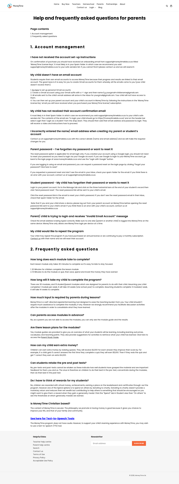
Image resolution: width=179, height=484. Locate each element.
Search (36, 448)
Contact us (38, 451)
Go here (35, 90)
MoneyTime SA (140, 475)
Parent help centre (41, 445)
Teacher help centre (42, 442)
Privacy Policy (39, 457)
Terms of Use (39, 454)
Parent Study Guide (50, 337)
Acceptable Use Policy (43, 460)
